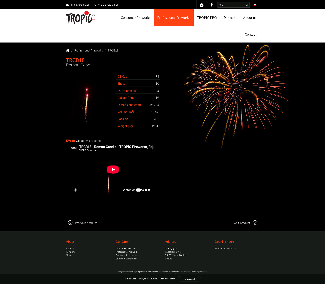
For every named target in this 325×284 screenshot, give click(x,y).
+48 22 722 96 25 (108, 4)
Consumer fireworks (135, 17)
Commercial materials (126, 258)
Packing (122, 119)
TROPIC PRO (207, 17)
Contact (250, 34)
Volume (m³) (125, 112)
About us (249, 17)
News (69, 255)
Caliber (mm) (126, 97)
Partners (230, 17)
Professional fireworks (173, 17)
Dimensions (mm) (129, 104)
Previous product (85, 222)
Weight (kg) (125, 126)
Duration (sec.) (127, 90)
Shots (121, 83)
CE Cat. (122, 76)
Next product (242, 222)
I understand (189, 278)
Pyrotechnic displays (126, 255)
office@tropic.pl (79, 4)
